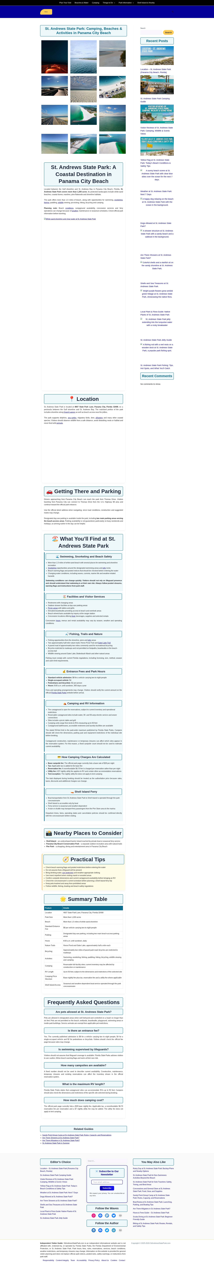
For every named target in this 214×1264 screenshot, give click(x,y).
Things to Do (108, 3)
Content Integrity (62, 1260)
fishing (46, 203)
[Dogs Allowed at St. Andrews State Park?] (157, 209)
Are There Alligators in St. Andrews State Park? (61, 1140)
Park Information (125, 3)
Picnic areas (53, 608)
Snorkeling (52, 568)
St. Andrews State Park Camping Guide (55, 1175)
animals (60, 423)
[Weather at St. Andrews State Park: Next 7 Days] (157, 178)
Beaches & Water (81, 3)
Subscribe (107, 1188)
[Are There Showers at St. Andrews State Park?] (157, 240)
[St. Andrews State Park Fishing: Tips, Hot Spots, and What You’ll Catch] (157, 352)
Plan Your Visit (65, 3)
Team (73, 1260)
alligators (99, 418)
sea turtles (72, 418)
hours (58, 621)
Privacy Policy (94, 1260)
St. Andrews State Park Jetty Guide (156, 340)
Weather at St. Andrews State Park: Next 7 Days (59, 1193)
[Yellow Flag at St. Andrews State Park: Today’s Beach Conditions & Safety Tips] (157, 146)
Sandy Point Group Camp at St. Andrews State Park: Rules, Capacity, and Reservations (76, 1135)
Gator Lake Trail (104, 643)
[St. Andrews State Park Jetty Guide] (157, 327)
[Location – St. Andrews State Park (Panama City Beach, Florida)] (157, 55)
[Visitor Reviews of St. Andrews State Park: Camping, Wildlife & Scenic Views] (157, 114)
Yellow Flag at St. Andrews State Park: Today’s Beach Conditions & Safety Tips (155, 163)
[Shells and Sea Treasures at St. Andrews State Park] (157, 270)
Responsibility (48, 1260)
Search (142, 28)
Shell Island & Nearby (146, 3)
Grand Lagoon (69, 412)
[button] (114, 2)
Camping (95, 3)
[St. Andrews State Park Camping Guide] (157, 84)
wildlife (61, 203)
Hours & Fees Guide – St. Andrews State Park (151, 1213)
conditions (69, 208)
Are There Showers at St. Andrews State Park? (60, 1138)
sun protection (67, 873)
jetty (104, 568)
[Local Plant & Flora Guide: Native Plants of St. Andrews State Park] (157, 298)
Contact (122, 1260)
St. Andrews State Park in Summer (56, 1143)
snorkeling (118, 200)
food (73, 616)
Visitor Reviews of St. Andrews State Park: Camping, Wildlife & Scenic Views (156, 131)
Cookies (114, 1260)
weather (75, 211)
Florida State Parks (58, 693)
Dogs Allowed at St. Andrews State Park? (56, 1197)
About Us (105, 1260)
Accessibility (82, 1260)
